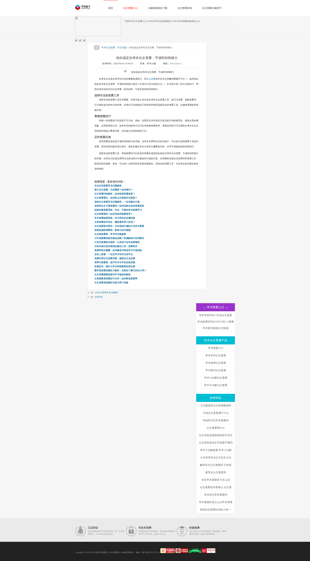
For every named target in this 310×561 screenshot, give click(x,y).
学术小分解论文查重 (215, 377)
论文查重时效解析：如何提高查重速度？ (114, 194)
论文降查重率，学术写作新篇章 (110, 234)
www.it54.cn (175, 63)
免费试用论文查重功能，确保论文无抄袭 (114, 258)
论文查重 (150, 79)
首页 (110, 8)
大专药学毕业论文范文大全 (215, 457)
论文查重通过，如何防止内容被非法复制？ (115, 198)
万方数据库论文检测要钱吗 (215, 405)
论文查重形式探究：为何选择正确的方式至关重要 (119, 226)
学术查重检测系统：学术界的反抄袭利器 (114, 218)
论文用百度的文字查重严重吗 (215, 442)
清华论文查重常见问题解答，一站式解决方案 (117, 202)
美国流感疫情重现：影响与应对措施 (112, 230)
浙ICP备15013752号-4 (151, 552)
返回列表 (99, 297)
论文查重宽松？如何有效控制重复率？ (113, 214)
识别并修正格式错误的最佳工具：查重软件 (115, 246)
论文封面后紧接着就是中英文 (215, 435)
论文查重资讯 (184, 8)
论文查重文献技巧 (212, 8)
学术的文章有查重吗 (215, 494)
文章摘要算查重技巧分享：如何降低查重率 (115, 278)
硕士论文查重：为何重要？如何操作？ (113, 190)
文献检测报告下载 (157, 8)
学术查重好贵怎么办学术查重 (215, 502)
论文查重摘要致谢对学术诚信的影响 (112, 274)
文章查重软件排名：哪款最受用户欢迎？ (114, 222)
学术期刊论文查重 (215, 370)
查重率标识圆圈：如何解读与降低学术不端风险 (118, 250)
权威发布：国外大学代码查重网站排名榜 (114, 266)
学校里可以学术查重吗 (216, 420)
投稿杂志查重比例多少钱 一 (216, 509)
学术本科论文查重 (215, 355)
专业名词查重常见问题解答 (108, 185)
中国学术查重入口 (102, 552)
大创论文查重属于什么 (216, 413)
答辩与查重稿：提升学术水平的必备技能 (114, 262)
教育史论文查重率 (215, 472)
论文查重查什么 (216, 427)
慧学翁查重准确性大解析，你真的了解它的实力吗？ (120, 270)
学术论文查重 (108, 47)
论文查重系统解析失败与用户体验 (111, 282)
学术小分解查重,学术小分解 (216, 450)
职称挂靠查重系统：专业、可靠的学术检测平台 (118, 210)
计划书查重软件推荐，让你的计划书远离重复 (117, 242)
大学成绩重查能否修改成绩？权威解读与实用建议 (119, 238)
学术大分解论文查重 (215, 385)
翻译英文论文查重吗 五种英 (216, 465)
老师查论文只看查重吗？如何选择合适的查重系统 (119, 206)
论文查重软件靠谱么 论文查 (216, 487)
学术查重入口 (215, 348)
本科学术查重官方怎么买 (216, 479)
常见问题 (122, 47)
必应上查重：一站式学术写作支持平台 (113, 254)
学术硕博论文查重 (215, 363)
